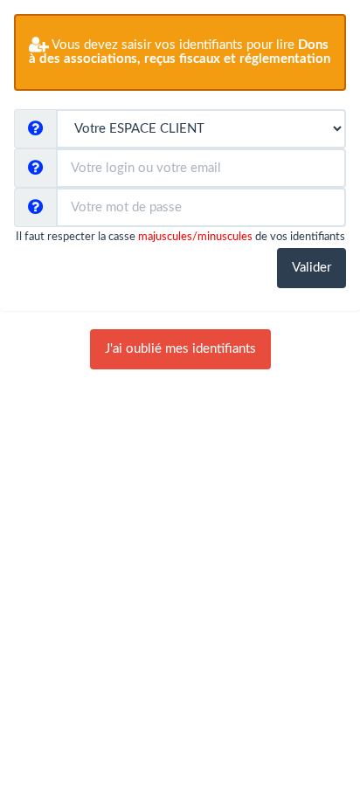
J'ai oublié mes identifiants (180, 348)
